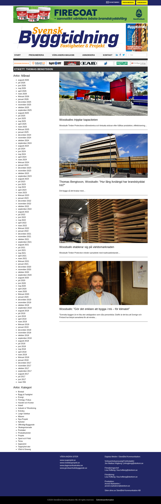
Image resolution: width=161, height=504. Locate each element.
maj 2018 (22, 349)
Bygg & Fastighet (25, 395)
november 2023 (24, 171)
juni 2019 (22, 316)
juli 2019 (21, 313)
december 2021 (24, 234)
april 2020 (22, 289)
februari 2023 (23, 195)
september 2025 (25, 110)
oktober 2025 (23, 107)
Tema (20, 441)
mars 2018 (22, 355)
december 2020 (24, 267)
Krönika (21, 411)
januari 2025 (23, 132)
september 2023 (25, 176)
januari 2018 (23, 360)
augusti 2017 (23, 374)
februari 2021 (23, 261)
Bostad (21, 392)
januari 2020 (23, 297)
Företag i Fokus (24, 400)
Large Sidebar (24, 414)
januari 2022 (23, 231)
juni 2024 (22, 151)
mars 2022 (22, 226)
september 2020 (25, 275)
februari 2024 (23, 162)
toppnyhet (22, 444)
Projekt (21, 436)
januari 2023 (23, 198)
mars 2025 (22, 127)
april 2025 (22, 124)
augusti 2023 (23, 179)
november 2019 (24, 302)
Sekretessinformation (105, 500)
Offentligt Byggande (26, 425)
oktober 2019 (23, 305)
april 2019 (22, 319)
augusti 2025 (23, 113)
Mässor (21, 416)
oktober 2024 (23, 140)
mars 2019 (22, 322)
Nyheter (21, 422)
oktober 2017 (23, 368)
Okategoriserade (25, 427)
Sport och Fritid (24, 438)
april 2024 (22, 157)
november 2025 (24, 105)
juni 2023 (22, 184)
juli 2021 (21, 248)
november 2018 (24, 333)
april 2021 (22, 256)
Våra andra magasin (63, 55)
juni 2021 (22, 250)
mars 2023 (22, 193)
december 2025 (24, 102)
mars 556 (22, 382)
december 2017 (24, 363)
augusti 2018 (23, 341)
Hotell (20, 405)
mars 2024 (22, 160)
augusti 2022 (23, 212)
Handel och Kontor (26, 403)
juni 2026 (22, 86)
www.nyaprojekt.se (68, 460)
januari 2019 (23, 327)
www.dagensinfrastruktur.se (71, 465)
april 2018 (22, 352)
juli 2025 (21, 116)
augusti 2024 (23, 146)
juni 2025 (22, 118)
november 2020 (24, 269)
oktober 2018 (23, 335)
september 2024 (25, 143)
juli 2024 (21, 149)
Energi (21, 397)
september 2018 (25, 338)
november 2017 (24, 366)
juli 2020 (21, 280)
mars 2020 (22, 291)
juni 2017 (22, 379)
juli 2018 (21, 344)
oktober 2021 (23, 239)
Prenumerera (128, 2)
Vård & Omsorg (24, 449)
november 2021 (24, 237)
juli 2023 (21, 182)
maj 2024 (22, 154)
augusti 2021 (23, 245)
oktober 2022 (23, 206)
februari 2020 (23, 294)
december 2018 (24, 330)
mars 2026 (22, 94)
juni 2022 (22, 217)
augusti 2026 (23, 80)
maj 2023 (22, 187)
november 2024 (24, 138)
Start (17, 55)
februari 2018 (23, 357)
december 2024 (24, 135)
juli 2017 (21, 377)
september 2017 (25, 371)
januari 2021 (23, 264)
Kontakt (107, 55)
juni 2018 (22, 346)
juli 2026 (21, 83)
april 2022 (22, 223)
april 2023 (22, 190)
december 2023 (24, 168)
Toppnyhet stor (24, 447)
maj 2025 (22, 121)
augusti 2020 (23, 278)
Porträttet (22, 430)
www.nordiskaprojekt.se (70, 463)
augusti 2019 (23, 311)
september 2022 (25, 209)
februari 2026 (23, 96)
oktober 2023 (23, 173)
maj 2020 (22, 286)
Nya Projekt (23, 419)
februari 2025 (23, 129)
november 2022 (24, 204)
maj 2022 (22, 220)
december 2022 (24, 201)
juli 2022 (21, 215)
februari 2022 (23, 228)
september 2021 (25, 242)
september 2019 (25, 308)
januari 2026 (23, 99)
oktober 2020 (23, 272)
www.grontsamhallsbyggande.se (73, 468)
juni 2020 (22, 283)
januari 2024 (23, 165)
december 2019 (24, 300)
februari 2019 (23, 324)
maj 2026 (22, 88)
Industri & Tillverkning (27, 408)
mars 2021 (22, 258)
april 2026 (22, 91)
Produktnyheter (24, 433)
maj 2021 (22, 253)
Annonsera (142, 2)
